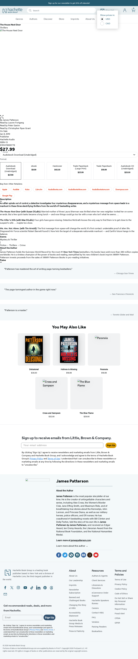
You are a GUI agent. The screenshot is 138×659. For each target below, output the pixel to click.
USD (108, 18)
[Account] (125, 10)
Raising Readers (99, 626)
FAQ (94, 617)
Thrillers (13, 245)
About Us (90, 18)
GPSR (117, 622)
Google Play (7, 195)
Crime (22, 245)
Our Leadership (76, 580)
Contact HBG (98, 612)
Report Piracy (121, 608)
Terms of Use (120, 579)
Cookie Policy (121, 588)
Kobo (27, 189)
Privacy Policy (121, 584)
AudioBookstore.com (101, 189)
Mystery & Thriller (8, 239)
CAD (108, 23)
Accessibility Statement (74, 614)
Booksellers (97, 631)
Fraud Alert (120, 613)
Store (61, 18)
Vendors (95, 621)
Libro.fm (38, 189)
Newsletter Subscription (74, 591)
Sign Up (111, 445)
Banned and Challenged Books (77, 599)
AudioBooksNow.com (77, 189)
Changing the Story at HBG (77, 606)
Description (5, 199)
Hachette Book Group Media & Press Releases (76, 623)
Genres (19, 18)
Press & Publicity (76, 631)
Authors (33, 18)
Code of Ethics (121, 593)
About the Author (8, 248)
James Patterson (11, 119)
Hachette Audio (7, 139)
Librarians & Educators (97, 586)
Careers (95, 608)
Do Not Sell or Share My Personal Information (124, 601)
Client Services (98, 580)
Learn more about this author (71, 545)
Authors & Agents (100, 575)
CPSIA (117, 618)
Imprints (75, 18)
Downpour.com (121, 189)
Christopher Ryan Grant (19, 128)
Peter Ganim (14, 125)
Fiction (3, 245)
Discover (48, 18)
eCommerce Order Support (100, 594)
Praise (3, 260)
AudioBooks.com (55, 189)
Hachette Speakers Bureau (100, 602)
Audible (16, 189)
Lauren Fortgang (16, 122)
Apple (4, 189)
